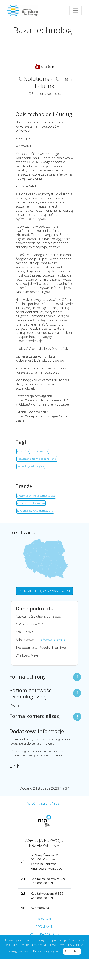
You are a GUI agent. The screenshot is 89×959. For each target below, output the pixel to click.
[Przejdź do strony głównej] (24, 10)
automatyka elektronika (31, 503)
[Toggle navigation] (75, 10)
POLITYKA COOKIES (44, 934)
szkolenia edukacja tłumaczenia (35, 510)
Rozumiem (73, 951)
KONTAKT (44, 919)
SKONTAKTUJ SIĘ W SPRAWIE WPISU (44, 591)
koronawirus (41, 451)
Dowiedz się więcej (46, 951)
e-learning (23, 451)
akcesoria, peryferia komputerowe (36, 495)
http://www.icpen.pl (50, 639)
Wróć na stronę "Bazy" (44, 803)
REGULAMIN (44, 926)
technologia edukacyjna (30, 466)
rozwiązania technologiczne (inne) (36, 458)
